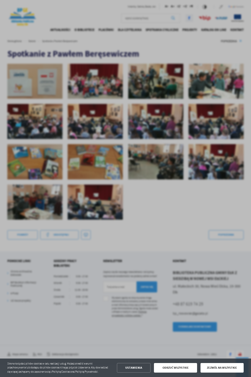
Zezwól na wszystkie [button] (222, 368)
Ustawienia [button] (133, 368)
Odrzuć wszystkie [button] (176, 368)
